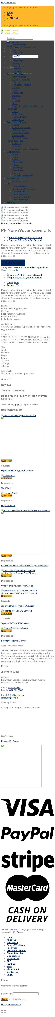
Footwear (12, 108)
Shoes (15, 111)
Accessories (13, 178)
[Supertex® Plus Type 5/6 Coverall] (24, 240)
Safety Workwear (16, 74)
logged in (17, 404)
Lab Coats (17, 58)
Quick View (6, 460)
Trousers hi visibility (22, 84)
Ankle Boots (18, 114)
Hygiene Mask (8, 505)
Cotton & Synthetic (21, 127)
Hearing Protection (21, 197)
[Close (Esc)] (2, 1010)
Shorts (15, 98)
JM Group (18, 932)
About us (11, 15)
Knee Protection (20, 199)
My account (13, 969)
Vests (15, 103)
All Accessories (19, 181)
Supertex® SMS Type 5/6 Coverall (17, 605)
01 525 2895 (14, 687)
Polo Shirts (17, 60)
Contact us (12, 17)
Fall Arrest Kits (19, 194)
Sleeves (16, 172)
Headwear (17, 167)
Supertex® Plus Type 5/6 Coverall (17, 470)
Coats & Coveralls (21, 79)
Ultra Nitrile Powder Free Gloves (17, 585)
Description (13, 282)
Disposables (13, 151)
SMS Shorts (6, 488)
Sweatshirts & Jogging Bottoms (27, 106)
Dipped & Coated (20, 132)
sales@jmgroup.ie (9, 697)
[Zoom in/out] (5, 1010)
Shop (9, 966)
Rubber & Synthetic (21, 138)
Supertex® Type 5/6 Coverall (15, 623)
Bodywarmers (19, 44)
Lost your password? (11, 1004)
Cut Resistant (18, 130)
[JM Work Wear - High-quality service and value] (9, 31)
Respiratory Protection (23, 189)
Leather (16, 124)
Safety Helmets (19, 186)
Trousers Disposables (22, 175)
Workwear (12, 42)
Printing (11, 202)
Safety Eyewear (19, 191)
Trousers (16, 71)
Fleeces (16, 50)
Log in (4, 999)
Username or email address (15, 985)
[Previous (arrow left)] (2, 1012)
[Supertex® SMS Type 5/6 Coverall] (24, 237)
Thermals (17, 68)
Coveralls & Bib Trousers (24, 47)
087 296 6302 (16, 690)
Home (10, 12)
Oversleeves (18, 135)
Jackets (16, 55)
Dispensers (17, 162)
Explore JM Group (10, 741)
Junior (15, 90)
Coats (15, 156)
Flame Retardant (15, 140)
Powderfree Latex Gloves (13, 640)
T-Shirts (16, 100)
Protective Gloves (16, 122)
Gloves (15, 164)
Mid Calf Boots (19, 116)
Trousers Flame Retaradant (25, 148)
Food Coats (18, 52)
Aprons (15, 154)
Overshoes (17, 170)
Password (6, 993)
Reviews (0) (13, 285)
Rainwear (16, 63)
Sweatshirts (18, 66)
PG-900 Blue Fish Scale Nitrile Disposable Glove (24, 565)
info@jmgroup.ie (16, 695)
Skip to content (8, 2)
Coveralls (17, 143)
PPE (9, 183)
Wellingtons (18, 119)
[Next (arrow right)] (5, 1012)
